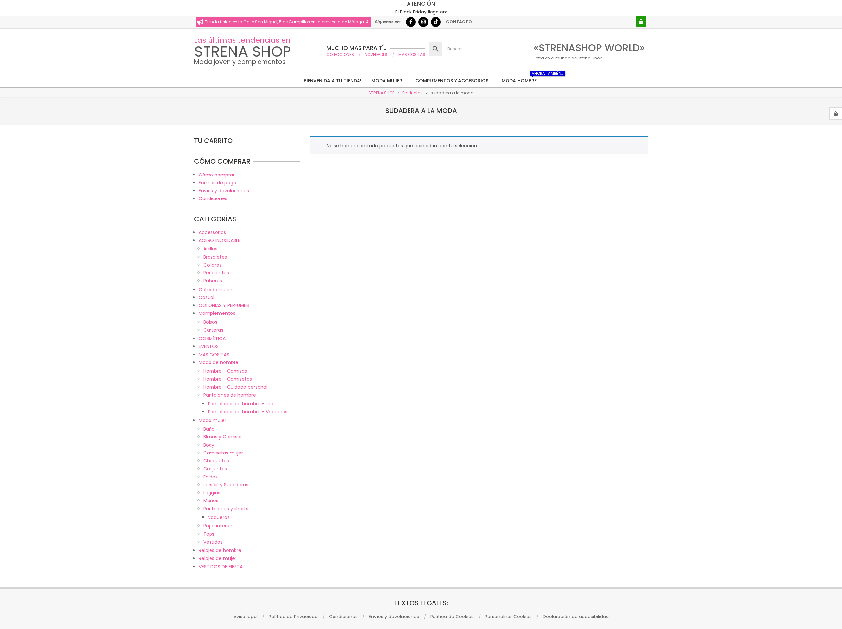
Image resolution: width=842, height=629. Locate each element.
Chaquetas (216, 460)
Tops (208, 534)
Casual (206, 297)
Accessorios (212, 232)
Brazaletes (215, 257)
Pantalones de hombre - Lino (241, 403)
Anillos (210, 248)
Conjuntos (215, 468)
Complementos (217, 313)
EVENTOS (209, 346)
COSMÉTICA (212, 338)
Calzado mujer (215, 289)
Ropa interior (217, 526)
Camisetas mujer (223, 453)
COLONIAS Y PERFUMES (224, 305)
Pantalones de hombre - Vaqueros (247, 411)
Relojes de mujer (217, 558)
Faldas (210, 477)
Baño (209, 429)
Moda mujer (212, 420)
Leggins (211, 492)
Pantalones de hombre (229, 395)
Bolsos (210, 322)
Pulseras (212, 280)
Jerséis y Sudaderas (225, 484)
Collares (212, 265)
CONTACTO (459, 22)
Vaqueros (219, 517)
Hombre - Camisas (225, 371)
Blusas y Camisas (223, 436)
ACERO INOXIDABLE (219, 240)
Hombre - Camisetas (227, 379)
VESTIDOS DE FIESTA (221, 566)
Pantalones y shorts (225, 508)
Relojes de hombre (220, 550)
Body (208, 445)
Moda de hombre (218, 362)
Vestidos (213, 542)
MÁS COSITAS (214, 354)
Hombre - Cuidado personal (235, 387)
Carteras (213, 330)
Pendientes (216, 272)
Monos (210, 500)
